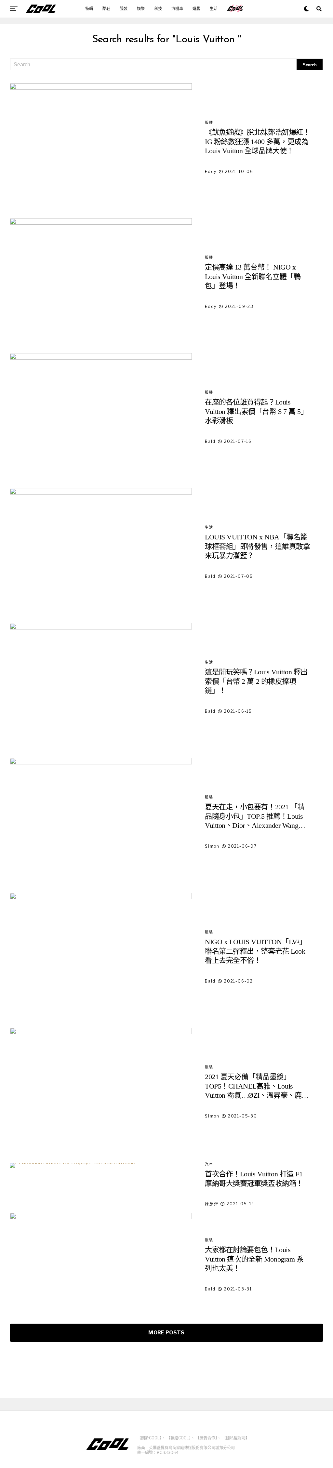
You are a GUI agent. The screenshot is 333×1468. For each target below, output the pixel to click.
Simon (212, 846)
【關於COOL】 (149, 1437)
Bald (210, 441)
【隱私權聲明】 (235, 1437)
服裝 (123, 9)
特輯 (89, 9)
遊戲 (196, 9)
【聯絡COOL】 (178, 1437)
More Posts (166, 1332)
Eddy (211, 171)
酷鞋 (106, 9)
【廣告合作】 (206, 1437)
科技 (158, 9)
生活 (214, 9)
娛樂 (141, 9)
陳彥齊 (211, 1203)
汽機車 (177, 9)
